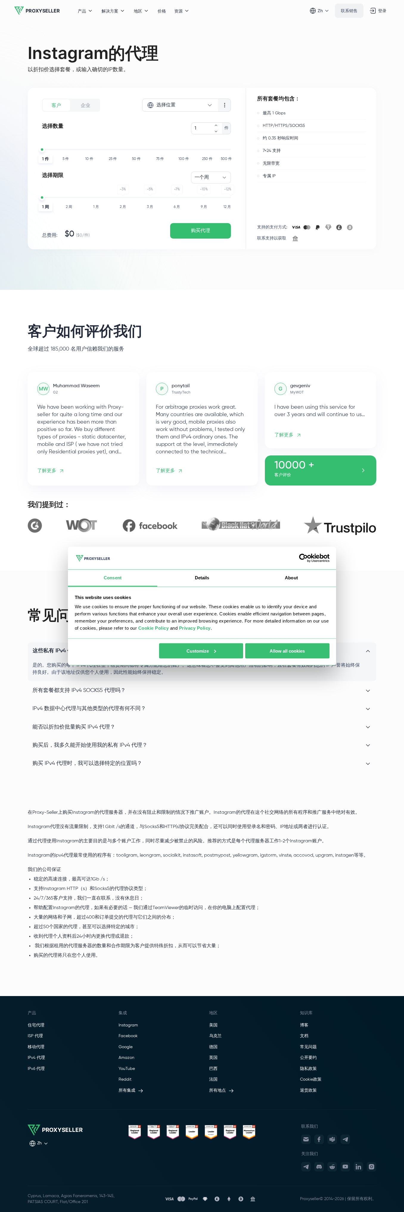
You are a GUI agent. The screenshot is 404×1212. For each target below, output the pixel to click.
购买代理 (200, 230)
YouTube (127, 1069)
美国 (213, 1025)
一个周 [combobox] (202, 177)
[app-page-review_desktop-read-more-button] (363, 470)
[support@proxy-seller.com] (306, 1139)
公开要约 (308, 1058)
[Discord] (319, 1166)
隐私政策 (308, 1069)
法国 (213, 1079)
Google (126, 1047)
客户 (56, 105)
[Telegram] (345, 1139)
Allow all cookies (287, 650)
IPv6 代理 (36, 1069)
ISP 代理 (35, 1036)
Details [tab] (202, 577)
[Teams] (332, 1139)
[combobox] (180, 105)
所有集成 (127, 1090)
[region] (202, 525)
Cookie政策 (310, 1079)
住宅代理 (36, 1025)
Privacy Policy (195, 628)
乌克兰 (215, 1036)
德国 (213, 1047)
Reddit (125, 1079)
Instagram (128, 1025)
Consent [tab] (113, 577)
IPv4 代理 (36, 1058)
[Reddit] (332, 1166)
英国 (213, 1058)
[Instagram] (371, 1166)
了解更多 (46, 471)
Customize (198, 650)
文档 (304, 1036)
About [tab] (291, 577)
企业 (85, 105)
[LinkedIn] (358, 1166)
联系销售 (349, 10)
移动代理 (36, 1047)
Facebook (128, 1036)
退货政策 (308, 1090)
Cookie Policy (153, 628)
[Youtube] (345, 1166)
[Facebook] (319, 1139)
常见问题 (308, 1047)
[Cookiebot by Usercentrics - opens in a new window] (303, 558)
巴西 (213, 1069)
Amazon (126, 1058)
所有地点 (217, 1090)
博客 (304, 1025)
